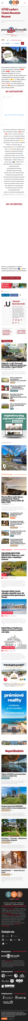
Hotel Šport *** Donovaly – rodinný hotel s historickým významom (13, 839)
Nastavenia (11, 1018)
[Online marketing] (6, 978)
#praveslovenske (10, 34)
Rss (22, 939)
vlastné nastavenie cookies (9, 1016)
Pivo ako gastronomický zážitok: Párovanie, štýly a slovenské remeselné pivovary (17, 523)
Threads (6, 939)
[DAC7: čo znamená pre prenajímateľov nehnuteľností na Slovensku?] (5, 379)
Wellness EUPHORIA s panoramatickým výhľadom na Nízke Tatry (13, 775)
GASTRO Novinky (6, 474)
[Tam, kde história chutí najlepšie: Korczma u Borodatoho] (5, 515)
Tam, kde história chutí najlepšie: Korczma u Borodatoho (16, 514)
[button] (25, 3)
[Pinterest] (21, 320)
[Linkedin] (18, 320)
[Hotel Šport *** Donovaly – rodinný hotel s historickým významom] (14, 828)
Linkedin (14, 939)
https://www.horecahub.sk (17, 306)
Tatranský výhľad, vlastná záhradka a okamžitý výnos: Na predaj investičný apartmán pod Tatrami (13, 594)
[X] (18, 323)
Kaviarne (12, 400)
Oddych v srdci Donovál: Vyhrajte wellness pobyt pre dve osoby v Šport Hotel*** (13, 365)
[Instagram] (16, 320)
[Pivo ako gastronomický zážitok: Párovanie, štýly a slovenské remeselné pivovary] (5, 523)
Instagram (7, 936)
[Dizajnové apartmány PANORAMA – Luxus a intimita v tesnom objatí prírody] (14, 795)
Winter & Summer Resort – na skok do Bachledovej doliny (21, 332)
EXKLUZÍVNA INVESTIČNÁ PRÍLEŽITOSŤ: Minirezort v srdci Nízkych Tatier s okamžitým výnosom (12, 556)
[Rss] (19, 939)
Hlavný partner (6, 952)
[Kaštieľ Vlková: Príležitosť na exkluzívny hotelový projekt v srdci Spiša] (14, 641)
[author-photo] (2, 369)
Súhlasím (4, 1018)
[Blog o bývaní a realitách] (19, 984)
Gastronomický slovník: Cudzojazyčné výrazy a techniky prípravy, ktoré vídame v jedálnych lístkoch (17, 541)
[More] (22, 43)
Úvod (2, 20)
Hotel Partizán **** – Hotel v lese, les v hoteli (13, 871)
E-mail (6, 943)
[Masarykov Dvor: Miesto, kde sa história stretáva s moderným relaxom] (5, 533)
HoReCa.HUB (6, 504)
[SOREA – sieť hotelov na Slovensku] (7, 988)
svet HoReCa (10, 909)
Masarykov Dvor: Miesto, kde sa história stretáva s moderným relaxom (18, 532)
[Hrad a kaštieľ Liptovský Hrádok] (7, 984)
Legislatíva (13, 382)
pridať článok (14, 35)
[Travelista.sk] (8, 1004)
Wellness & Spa (5, 778)
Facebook (16, 936)
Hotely (12, 408)
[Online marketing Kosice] (20, 1000)
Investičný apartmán (7, 612)
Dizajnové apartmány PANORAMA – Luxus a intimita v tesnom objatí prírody (13, 807)
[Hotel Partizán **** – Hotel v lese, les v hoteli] (14, 860)
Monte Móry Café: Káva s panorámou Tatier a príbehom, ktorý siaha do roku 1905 (18, 396)
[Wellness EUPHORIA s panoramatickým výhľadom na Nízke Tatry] (14, 763)
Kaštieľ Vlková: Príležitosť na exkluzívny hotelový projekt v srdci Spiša (12, 630)
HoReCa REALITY (6, 550)
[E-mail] (2, 943)
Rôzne (6, 20)
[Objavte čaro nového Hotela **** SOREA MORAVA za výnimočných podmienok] (5, 388)
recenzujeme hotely (13, 915)
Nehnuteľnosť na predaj (8, 647)
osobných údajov (19, 1014)
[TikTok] (16, 323)
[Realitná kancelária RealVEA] (16, 978)
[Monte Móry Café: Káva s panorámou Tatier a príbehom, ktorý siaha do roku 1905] (5, 396)
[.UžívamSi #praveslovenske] (8, 40)
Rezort (4, 574)
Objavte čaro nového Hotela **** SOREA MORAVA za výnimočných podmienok (17, 387)
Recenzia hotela (6, 810)
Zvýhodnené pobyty (14, 390)
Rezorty (12, 535)
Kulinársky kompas (14, 527)
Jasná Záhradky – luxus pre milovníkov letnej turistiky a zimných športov (7, 332)
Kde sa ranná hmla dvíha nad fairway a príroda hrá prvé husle (18, 405)
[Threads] (2, 939)
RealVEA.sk (5, 578)
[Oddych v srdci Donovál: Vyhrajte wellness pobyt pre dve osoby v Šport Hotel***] (14, 352)
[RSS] (13, 323)
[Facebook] (13, 320)
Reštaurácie (13, 517)
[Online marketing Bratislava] (7, 1000)
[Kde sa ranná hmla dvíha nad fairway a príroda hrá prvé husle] (5, 406)
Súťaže (9, 20)
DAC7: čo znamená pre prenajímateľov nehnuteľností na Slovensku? (18, 379)
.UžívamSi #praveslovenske (16, 40)
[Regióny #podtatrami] (22, 978)
